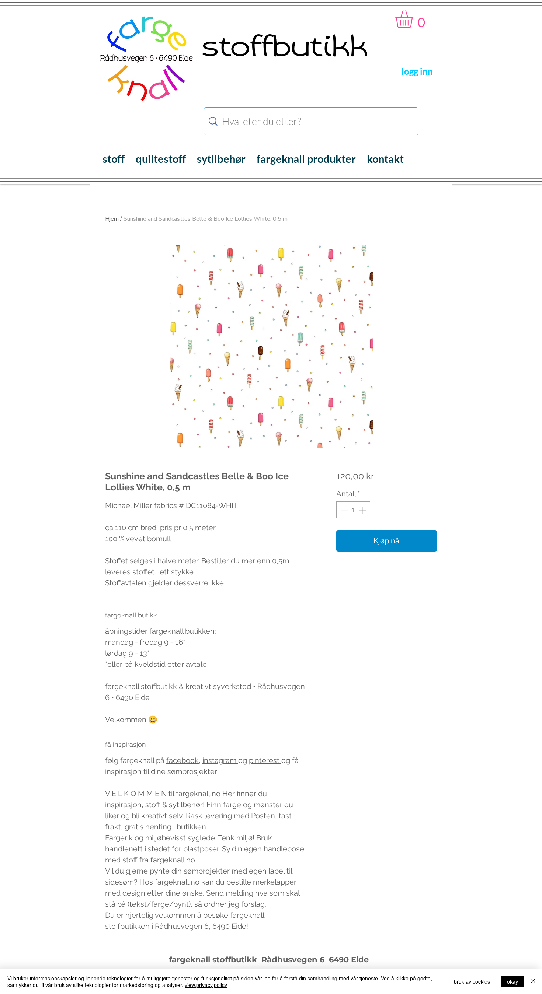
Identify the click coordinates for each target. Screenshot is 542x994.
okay (512, 981)
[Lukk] (533, 981)
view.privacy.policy (206, 984)
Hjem (112, 219)
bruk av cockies (472, 981)
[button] (414, 19)
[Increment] (363, 510)
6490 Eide (348, 959)
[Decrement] (343, 510)
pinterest (265, 760)
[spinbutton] (353, 510)
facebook (182, 760)
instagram (220, 760)
